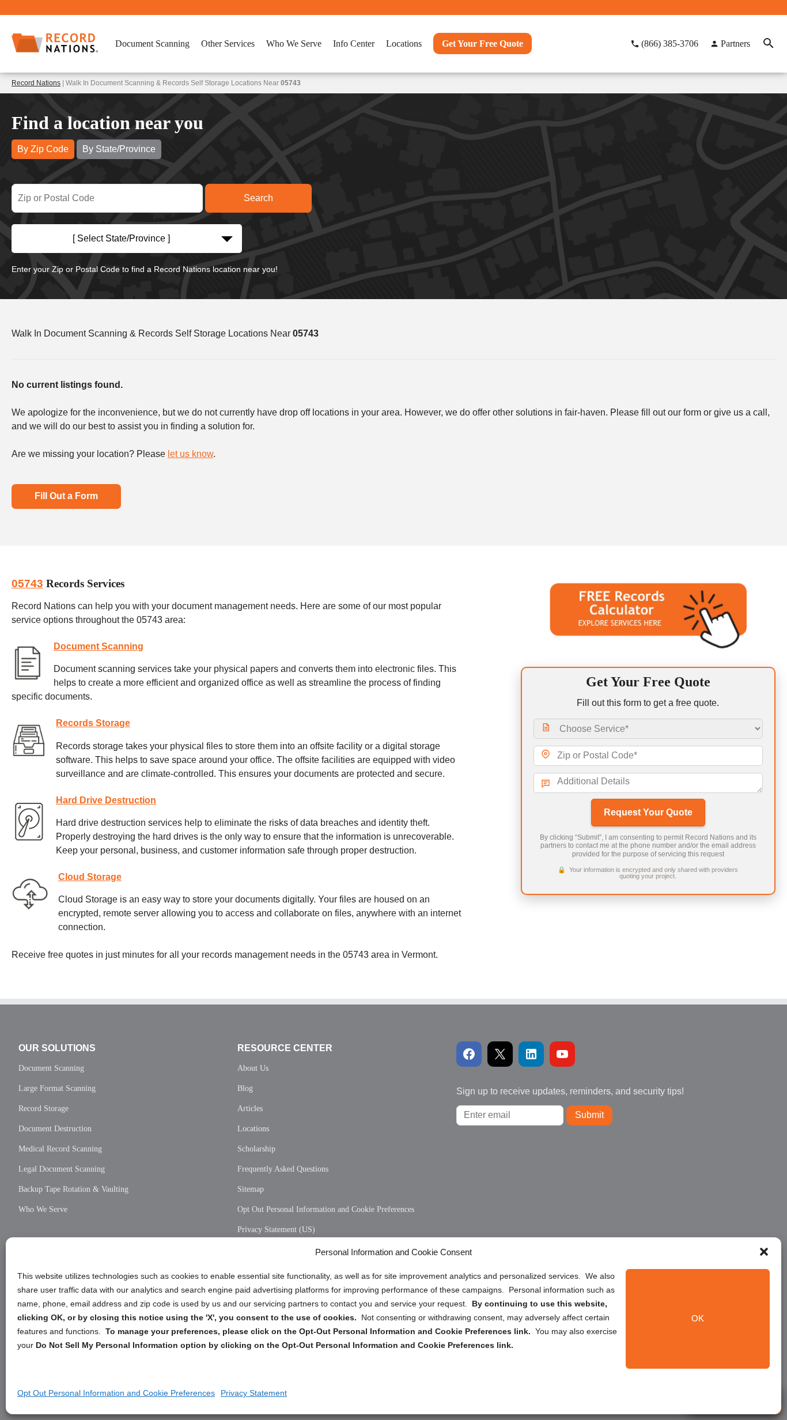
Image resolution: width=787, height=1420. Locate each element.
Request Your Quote (648, 812)
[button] (764, 1251)
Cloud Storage (90, 877)
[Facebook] (469, 1054)
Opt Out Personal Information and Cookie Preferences (116, 1393)
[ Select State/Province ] (121, 238)
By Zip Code (43, 149)
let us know (190, 454)
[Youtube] (562, 1054)
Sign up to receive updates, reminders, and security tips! (570, 1091)
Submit (589, 1115)
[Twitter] (500, 1054)
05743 (27, 583)
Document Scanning (98, 646)
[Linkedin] (531, 1054)
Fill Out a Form (66, 496)
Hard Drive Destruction (106, 800)
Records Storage (93, 723)
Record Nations (36, 83)
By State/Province (119, 149)
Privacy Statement (254, 1393)
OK (697, 1319)
